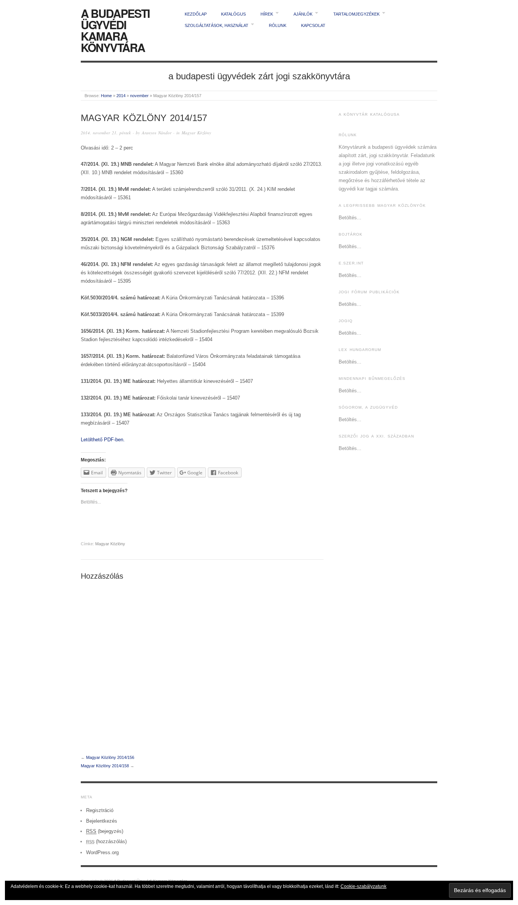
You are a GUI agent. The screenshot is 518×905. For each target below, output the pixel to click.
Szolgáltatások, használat (216, 25)
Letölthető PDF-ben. (103, 439)
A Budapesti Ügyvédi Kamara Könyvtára (115, 30)
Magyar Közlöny (196, 132)
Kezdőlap (196, 14)
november (139, 95)
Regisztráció (99, 810)
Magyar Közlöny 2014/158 (105, 765)
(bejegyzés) (104, 831)
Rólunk (277, 25)
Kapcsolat (313, 25)
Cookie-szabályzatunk (363, 886)
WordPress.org (102, 852)
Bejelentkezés (101, 821)
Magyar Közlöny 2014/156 (110, 757)
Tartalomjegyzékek (356, 14)
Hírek (267, 14)
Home (106, 95)
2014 (121, 95)
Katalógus (233, 14)
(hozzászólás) (106, 841)
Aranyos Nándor (156, 132)
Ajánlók (303, 14)
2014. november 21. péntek (106, 132)
